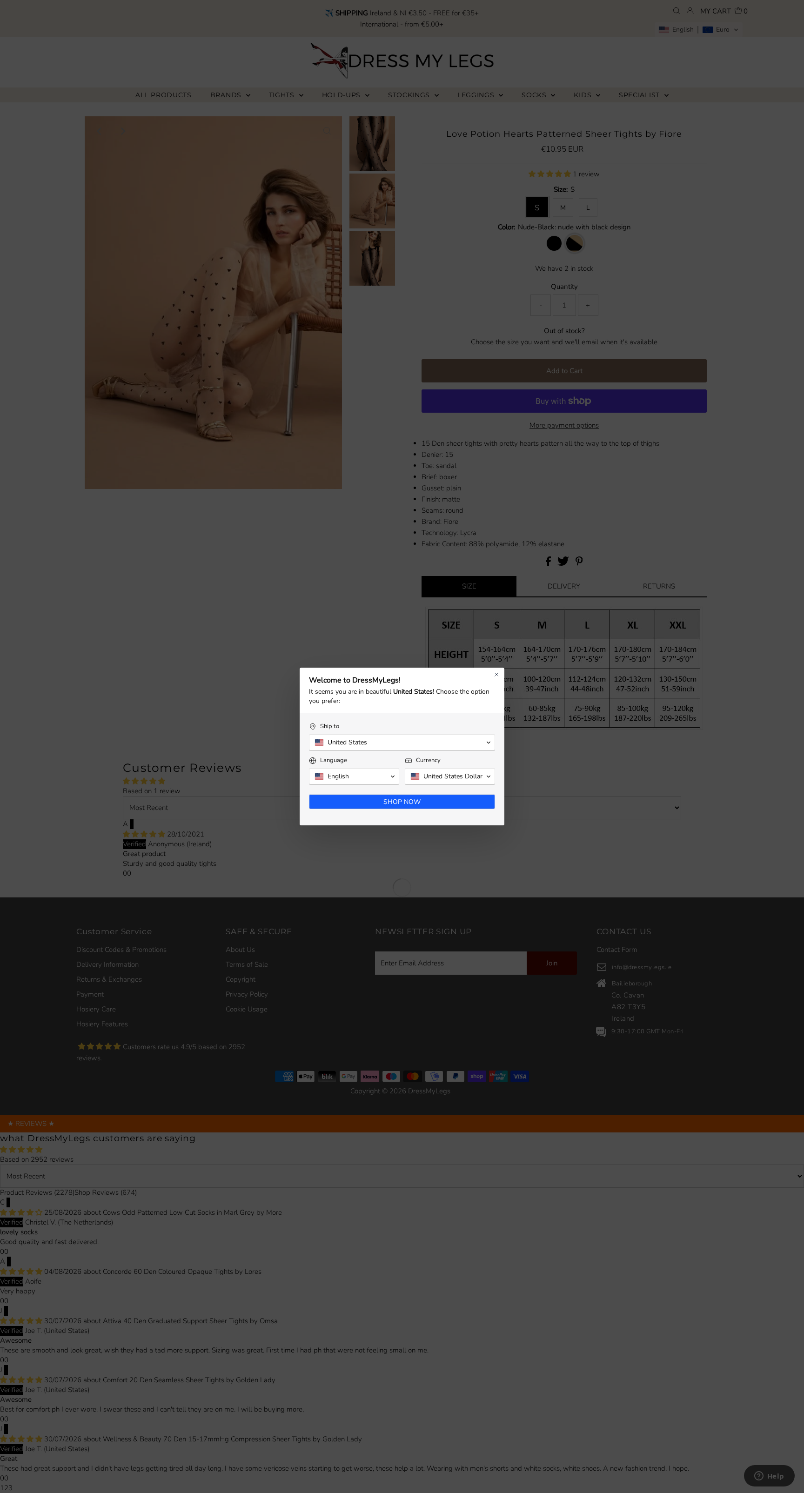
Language (333, 760)
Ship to (329, 726)
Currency (428, 760)
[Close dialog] (496, 675)
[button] (402, 742)
